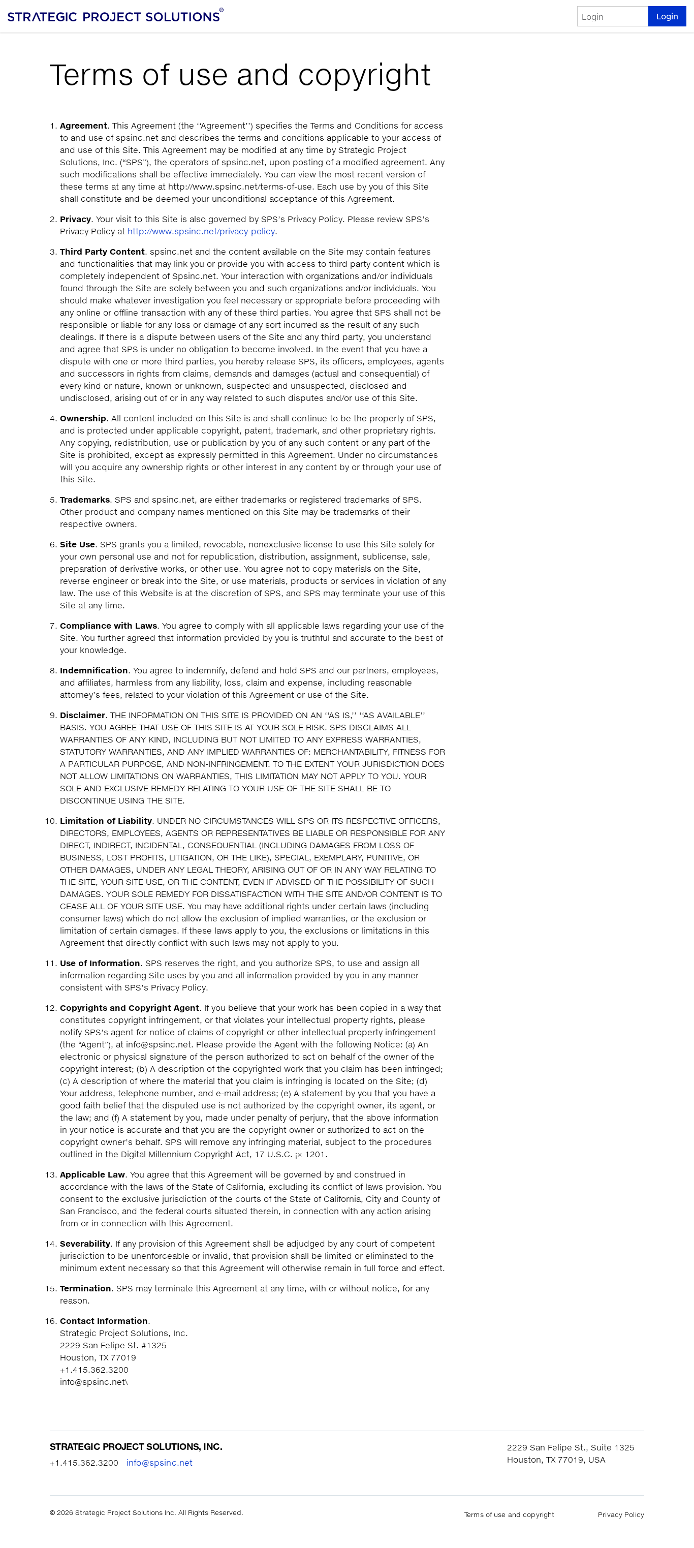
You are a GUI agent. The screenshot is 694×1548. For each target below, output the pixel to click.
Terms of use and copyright (509, 1514)
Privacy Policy (621, 1514)
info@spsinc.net (160, 1463)
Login (667, 16)
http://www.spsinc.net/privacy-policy (201, 231)
